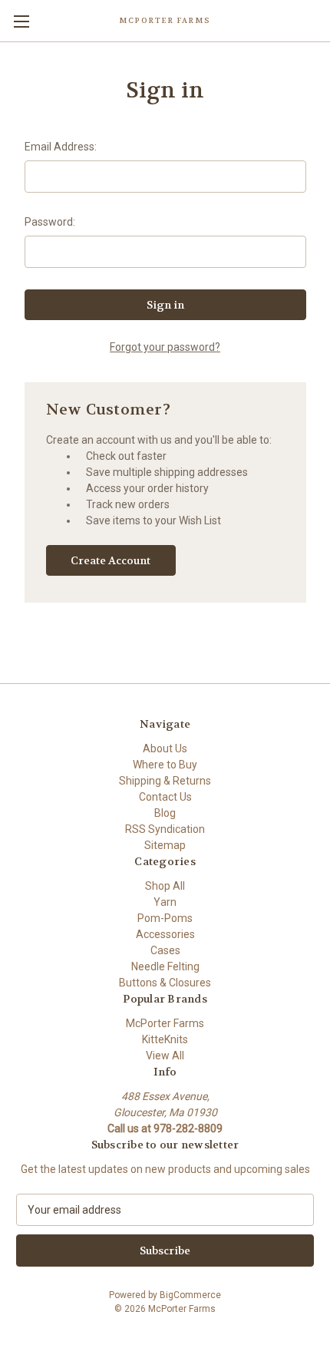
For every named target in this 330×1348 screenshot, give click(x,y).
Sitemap (165, 845)
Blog (165, 813)
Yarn (165, 902)
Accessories (165, 934)
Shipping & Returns (165, 781)
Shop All (165, 886)
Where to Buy (165, 764)
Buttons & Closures (165, 982)
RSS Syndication (165, 829)
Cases (165, 950)
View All (165, 1055)
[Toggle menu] (21, 21)
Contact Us (165, 797)
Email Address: (61, 146)
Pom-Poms (165, 918)
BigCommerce (190, 1295)
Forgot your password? (165, 347)
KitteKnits (165, 1039)
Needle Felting (165, 966)
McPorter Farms (165, 1023)
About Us (165, 748)
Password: (50, 222)
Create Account (110, 560)
